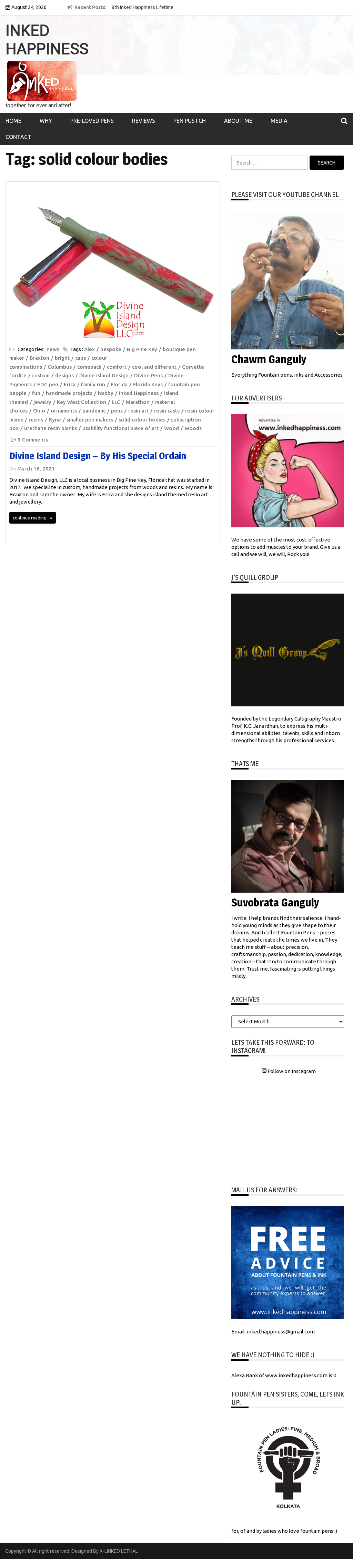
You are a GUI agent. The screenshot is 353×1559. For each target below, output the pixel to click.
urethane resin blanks (50, 428)
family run (93, 384)
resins (36, 420)
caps (80, 358)
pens (117, 411)
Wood (171, 428)
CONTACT (18, 137)
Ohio (39, 411)
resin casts (167, 411)
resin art (138, 411)
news (53, 349)
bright (62, 358)
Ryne (55, 420)
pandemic (93, 411)
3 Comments (33, 440)
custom (41, 375)
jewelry (42, 402)
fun (36, 393)
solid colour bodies (142, 420)
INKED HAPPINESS (47, 40)
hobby (105, 393)
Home (13, 121)
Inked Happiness (139, 393)
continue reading (30, 517)
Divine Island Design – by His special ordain (97, 455)
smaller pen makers (90, 420)
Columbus (60, 367)
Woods (193, 428)
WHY (46, 121)
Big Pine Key (142, 349)
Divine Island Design (104, 375)
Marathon (138, 402)
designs (64, 375)
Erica (69, 384)
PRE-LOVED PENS (92, 121)
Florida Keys (148, 384)
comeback (89, 367)
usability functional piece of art (120, 428)
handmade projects (69, 393)
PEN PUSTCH (189, 121)
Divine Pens (148, 375)
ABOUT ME (238, 121)
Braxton (39, 358)
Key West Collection (81, 402)
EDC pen (47, 384)
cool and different (154, 367)
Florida (119, 384)
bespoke (110, 349)
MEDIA (279, 121)
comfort (117, 367)
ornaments (64, 411)
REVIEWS (143, 121)
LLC (116, 402)
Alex (89, 349)
